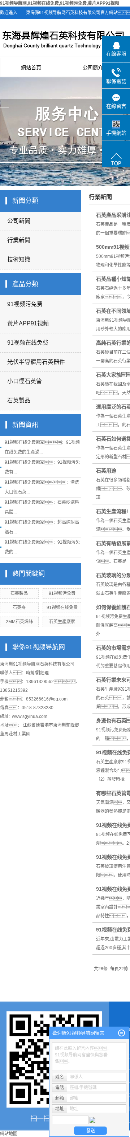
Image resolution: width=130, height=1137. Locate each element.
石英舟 (19, 607)
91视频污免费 (25, 304)
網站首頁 (31, 67)
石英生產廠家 (62, 621)
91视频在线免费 (27, 343)
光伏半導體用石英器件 (36, 362)
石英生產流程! (112, 511)
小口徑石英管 (24, 381)
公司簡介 (93, 67)
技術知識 (18, 259)
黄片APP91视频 (28, 323)
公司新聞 (18, 221)
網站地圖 (8, 1133)
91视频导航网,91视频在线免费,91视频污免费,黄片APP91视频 (59, 3)
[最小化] (121, 1033)
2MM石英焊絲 (19, 621)
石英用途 (106, 471)
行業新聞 (18, 240)
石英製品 (18, 400)
